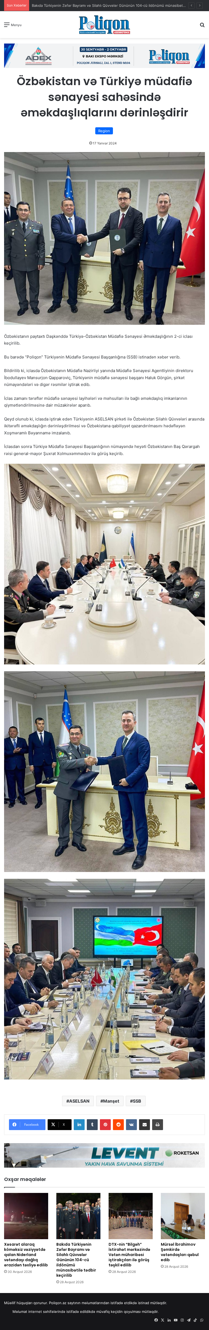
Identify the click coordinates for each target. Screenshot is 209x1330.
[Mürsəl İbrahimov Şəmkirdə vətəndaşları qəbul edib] (183, 1216)
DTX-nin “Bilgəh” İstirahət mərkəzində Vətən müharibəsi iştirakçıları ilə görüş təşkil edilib (129, 1255)
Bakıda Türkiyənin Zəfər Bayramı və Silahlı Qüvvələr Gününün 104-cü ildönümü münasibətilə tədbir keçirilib (76, 1260)
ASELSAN (79, 1101)
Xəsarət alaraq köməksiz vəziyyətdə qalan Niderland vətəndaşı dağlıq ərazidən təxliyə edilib (26, 1255)
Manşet (111, 1101)
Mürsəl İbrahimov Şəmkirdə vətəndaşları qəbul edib (180, 1252)
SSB (137, 1101)
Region (104, 131)
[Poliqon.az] (104, 24)
